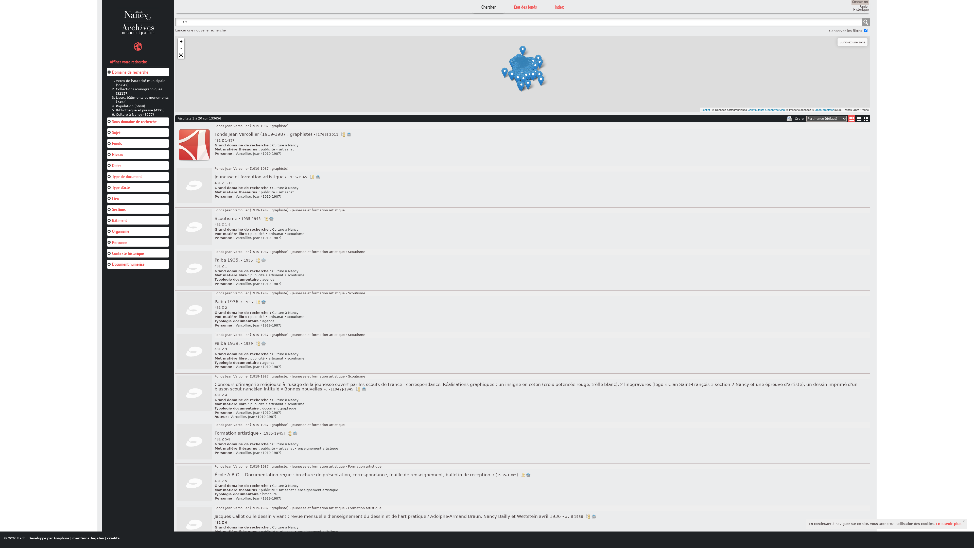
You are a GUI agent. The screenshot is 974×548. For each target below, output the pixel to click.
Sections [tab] (119, 209)
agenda (268, 279)
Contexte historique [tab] (128, 253)
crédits (113, 538)
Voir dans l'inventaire (343, 134)
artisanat (286, 149)
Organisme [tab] (120, 231)
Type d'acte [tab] (121, 187)
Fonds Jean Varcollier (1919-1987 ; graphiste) (251, 126)
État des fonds (525, 7)
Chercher (488, 7)
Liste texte (859, 119)
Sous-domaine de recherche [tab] (134, 122)
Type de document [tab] (127, 176)
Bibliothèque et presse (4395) (140, 110)
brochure (269, 494)
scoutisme (295, 234)
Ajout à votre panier (349, 134)
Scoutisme (238, 218)
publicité (268, 149)
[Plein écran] (181, 55)
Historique (861, 9)
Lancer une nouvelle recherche (200, 30)
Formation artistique (250, 433)
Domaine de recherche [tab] (130, 72)
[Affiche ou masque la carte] (138, 47)
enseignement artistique (318, 448)
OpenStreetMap (824, 110)
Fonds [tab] (117, 143)
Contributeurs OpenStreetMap (766, 110)
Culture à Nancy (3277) (135, 114)
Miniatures (866, 118)
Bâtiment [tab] (119, 220)
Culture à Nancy (285, 145)
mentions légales (88, 538)
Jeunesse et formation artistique (261, 177)
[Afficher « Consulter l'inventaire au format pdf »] (194, 162)
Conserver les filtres (845, 31)
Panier (864, 6)
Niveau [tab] (117, 154)
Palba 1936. (234, 301)
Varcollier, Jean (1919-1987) (258, 154)
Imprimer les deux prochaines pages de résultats (789, 119)
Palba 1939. (234, 343)
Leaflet (706, 110)
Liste (851, 118)
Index (559, 7)
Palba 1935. (234, 260)
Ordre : (800, 119)
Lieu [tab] (115, 198)
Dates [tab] (116, 165)
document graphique (279, 408)
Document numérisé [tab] (128, 264)
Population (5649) (130, 106)
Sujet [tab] (116, 132)
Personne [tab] (119, 242)
